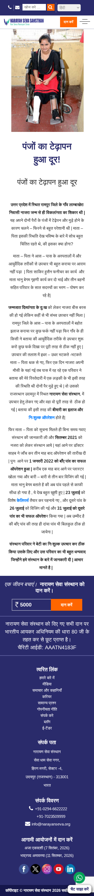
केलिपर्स (23, 500)
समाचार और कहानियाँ (47, 690)
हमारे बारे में (47, 677)
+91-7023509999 (51, 816)
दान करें (68, 22)
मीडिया (47, 684)
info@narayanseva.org (51, 824)
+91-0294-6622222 (51, 809)
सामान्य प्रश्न (47, 703)
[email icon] (17, 7)
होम (11, 34)
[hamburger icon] (85, 20)
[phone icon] (10, 7)
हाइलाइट (26, 34)
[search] (51, 7)
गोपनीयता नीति (47, 709)
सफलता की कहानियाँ (51, 34)
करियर (47, 696)
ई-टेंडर (47, 728)
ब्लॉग (47, 722)
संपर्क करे (47, 715)
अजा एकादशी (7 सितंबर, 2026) (47, 848)
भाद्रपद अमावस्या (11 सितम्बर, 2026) (47, 855)
